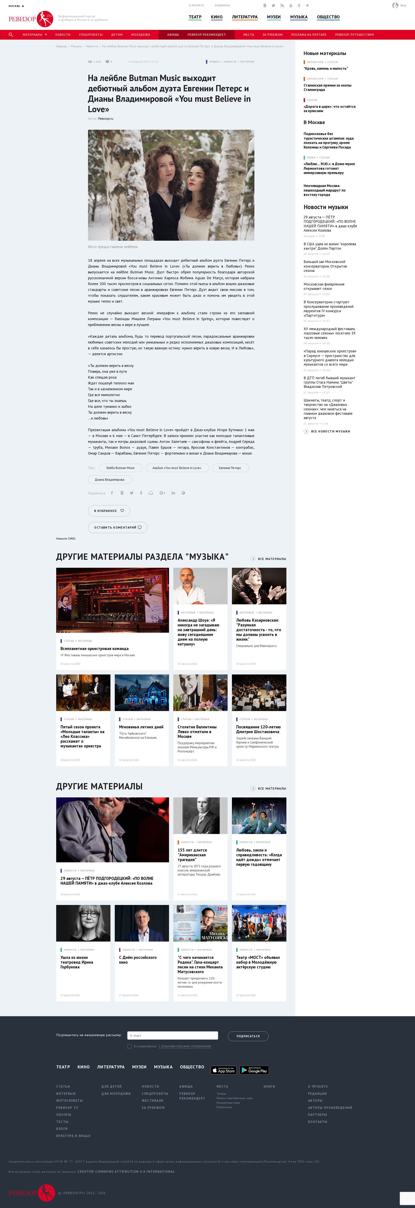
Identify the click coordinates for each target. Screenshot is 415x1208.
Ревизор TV (67, 1108)
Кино (216, 17)
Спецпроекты (90, 35)
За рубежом (273, 35)
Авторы (315, 1100)
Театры (221, 1093)
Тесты (62, 1122)
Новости (62, 35)
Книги (269, 1086)
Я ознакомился (145, 1046)
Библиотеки (224, 1107)
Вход (403, 5)
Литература (245, 17)
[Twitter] (273, 5)
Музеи (274, 17)
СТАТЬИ (69, 641)
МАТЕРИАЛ (247, 61)
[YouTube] (290, 5)
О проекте (196, 5)
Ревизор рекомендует (207, 35)
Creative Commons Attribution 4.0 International (126, 1171)
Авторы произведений (330, 1108)
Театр (195, 17)
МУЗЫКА (214, 61)
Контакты (317, 1122)
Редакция (317, 1094)
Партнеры (317, 1115)
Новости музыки (326, 207)
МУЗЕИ (311, 157)
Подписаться (248, 1036)
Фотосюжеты (69, 1100)
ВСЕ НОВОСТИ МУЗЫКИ (330, 431)
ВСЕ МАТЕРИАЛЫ (272, 559)
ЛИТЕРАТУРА (315, 62)
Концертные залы (228, 1103)
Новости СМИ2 (66, 538)
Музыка (299, 17)
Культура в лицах (73, 1136)
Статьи (332, 62)
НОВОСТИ (230, 61)
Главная (61, 46)
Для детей (112, 1086)
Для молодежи (116, 1094)
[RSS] (282, 5)
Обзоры (63, 1115)
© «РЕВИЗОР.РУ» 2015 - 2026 (82, 1193)
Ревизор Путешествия (354, 35)
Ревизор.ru (105, 118)
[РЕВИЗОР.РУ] (31, 19)
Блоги (62, 1129)
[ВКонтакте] (265, 5)
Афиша (173, 35)
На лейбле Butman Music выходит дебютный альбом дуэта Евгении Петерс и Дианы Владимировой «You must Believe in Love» (192, 46)
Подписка (222, 5)
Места (248, 35)
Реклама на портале (309, 35)
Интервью (66, 1094)
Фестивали (153, 1100)
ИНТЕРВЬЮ (188, 612)
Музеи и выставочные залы (235, 1098)
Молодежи (140, 35)
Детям (117, 35)
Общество (328, 17)
